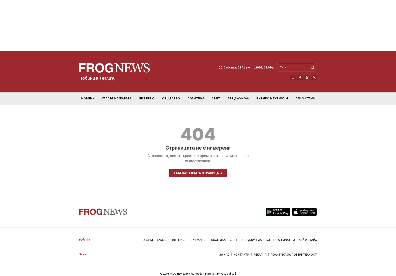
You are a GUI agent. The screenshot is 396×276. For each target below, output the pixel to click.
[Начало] (293, 77)
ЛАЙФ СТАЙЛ (308, 240)
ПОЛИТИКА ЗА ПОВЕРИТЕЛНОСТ (294, 254)
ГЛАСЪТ (162, 240)
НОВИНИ (146, 240)
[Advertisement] (198, 25)
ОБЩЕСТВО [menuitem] (171, 98)
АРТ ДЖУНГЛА (252, 240)
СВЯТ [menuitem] (216, 98)
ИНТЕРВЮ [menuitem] (146, 98)
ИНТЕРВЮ (179, 240)
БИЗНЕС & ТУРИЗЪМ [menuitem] (272, 98)
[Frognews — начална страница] (103, 212)
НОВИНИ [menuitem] (88, 98)
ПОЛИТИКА (218, 240)
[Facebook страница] (300, 77)
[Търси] (312, 67)
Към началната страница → (197, 173)
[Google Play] (278, 212)
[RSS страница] (314, 77)
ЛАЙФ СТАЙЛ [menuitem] (305, 98)
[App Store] (304, 212)
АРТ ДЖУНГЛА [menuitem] (238, 98)
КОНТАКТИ (241, 254)
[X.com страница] (307, 77)
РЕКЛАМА (259, 254)
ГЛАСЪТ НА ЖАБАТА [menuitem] (116, 98)
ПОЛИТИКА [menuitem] (195, 98)
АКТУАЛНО (198, 240)
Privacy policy (225, 274)
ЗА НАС (224, 254)
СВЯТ (233, 240)
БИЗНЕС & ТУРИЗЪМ (280, 240)
